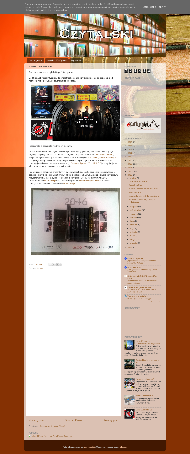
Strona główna (35, 60)
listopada (134, 207)
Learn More (149, 7)
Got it (162, 7)
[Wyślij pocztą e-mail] (50, 264)
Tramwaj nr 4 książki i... (138, 296)
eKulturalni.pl (50, 180)
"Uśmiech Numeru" (104, 154)
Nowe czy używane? (145, 379)
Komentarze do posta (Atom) (52, 426)
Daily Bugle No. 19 (137, 192)
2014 (130, 248)
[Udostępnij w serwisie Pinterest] (60, 264)
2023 (130, 146)
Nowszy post (36, 420)
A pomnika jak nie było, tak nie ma (144, 196)
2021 (130, 153)
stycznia (133, 243)
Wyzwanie (76, 60)
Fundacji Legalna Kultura (90, 180)
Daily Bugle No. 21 (144, 410)
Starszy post (110, 420)
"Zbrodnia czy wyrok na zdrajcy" (101, 157)
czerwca (134, 225)
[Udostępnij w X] (55, 264)
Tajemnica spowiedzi (138, 181)
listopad (40, 268)
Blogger (123, 447)
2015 (130, 175)
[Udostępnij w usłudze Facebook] (57, 264)
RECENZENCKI (134, 267)
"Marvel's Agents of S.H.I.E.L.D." (86, 163)
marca (133, 236)
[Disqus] (73, 306)
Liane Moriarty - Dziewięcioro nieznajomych (148, 342)
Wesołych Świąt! (136, 185)
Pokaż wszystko (156, 302)
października (135, 210)
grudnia (133, 178)
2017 (130, 168)
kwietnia (133, 232)
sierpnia (133, 217)
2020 (130, 157)
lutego (133, 239)
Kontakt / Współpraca (56, 60)
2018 (130, 164)
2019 (130, 160)
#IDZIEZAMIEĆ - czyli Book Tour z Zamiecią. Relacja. (141, 291)
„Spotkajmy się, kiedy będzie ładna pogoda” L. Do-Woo (141, 262)
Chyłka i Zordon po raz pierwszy (143, 189)
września (134, 214)
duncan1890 (89, 447)
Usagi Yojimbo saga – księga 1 (139, 298)
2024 (130, 142)
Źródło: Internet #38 (144, 396)
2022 (130, 149)
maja (132, 228)
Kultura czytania (135, 258)
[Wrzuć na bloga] (52, 264)
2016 (130, 171)
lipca (132, 221)
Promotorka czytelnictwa (139, 287)
